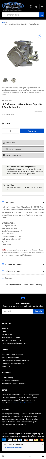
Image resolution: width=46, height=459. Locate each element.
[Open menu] (41, 6)
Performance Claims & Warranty (13, 384)
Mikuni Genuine (7, 100)
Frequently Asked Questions (12, 355)
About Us (5, 328)
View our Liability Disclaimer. (22, 403)
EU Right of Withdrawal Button (13, 363)
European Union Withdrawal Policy (14, 343)
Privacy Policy (7, 334)
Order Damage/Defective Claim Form (15, 360)
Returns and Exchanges (10, 357)
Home (3, 22)
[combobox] (23, 14)
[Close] (42, 446)
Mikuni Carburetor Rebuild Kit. (13, 450)
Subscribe (38, 311)
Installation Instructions (10, 381)
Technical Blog (7, 378)
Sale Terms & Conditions (11, 337)
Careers (4, 331)
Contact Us (6, 366)
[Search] (41, 14)
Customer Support (12, 171)
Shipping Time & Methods (11, 340)
